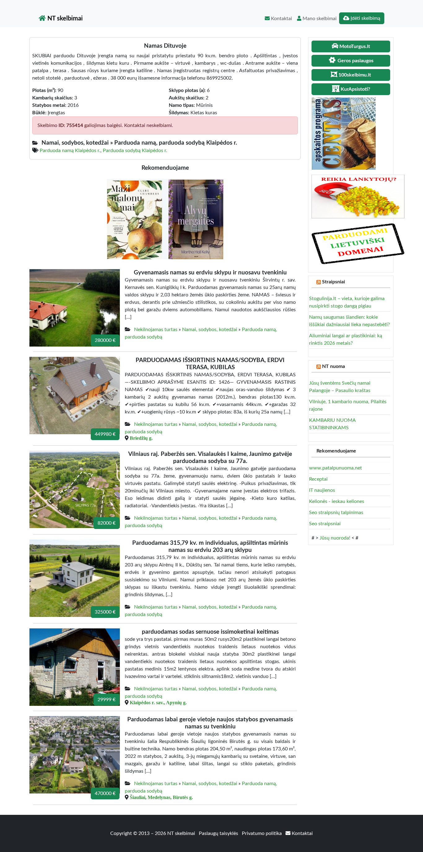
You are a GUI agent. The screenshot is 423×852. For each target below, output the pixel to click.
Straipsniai (333, 281)
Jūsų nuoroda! (335, 537)
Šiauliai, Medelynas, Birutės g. (161, 797)
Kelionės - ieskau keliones (336, 501)
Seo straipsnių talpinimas (336, 512)
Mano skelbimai (319, 18)
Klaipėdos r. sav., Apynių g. (158, 702)
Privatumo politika (262, 833)
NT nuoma (333, 366)
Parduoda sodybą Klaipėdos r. (135, 150)
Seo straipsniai (325, 523)
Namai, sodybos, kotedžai (209, 329)
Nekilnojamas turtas (155, 329)
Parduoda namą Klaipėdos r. (70, 150)
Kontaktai (281, 18)
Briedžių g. (141, 437)
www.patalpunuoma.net (335, 467)
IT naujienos (322, 490)
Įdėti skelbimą (364, 18)
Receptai (318, 479)
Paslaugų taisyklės (219, 833)
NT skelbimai (64, 18)
